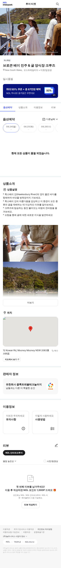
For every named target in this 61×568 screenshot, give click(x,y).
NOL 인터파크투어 (14, 452)
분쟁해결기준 (39, 532)
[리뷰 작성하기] (56, 445)
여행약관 (26, 532)
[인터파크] (6, 4)
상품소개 (23, 107)
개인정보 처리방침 (44, 529)
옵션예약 (7, 107)
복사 (56, 350)
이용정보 (38, 107)
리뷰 (53, 107)
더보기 (30, 302)
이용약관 (6, 529)
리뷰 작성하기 (30, 504)
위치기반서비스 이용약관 (24, 529)
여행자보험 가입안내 (11, 532)
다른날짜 (50, 119)
